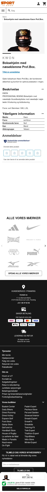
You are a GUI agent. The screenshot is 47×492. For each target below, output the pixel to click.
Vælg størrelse (23, 488)
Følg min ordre (8, 360)
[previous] (2, 246)
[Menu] (3, 11)
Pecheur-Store (31, 409)
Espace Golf (7, 418)
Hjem (5, 16)
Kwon (9, 58)
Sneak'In (28, 421)
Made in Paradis (9, 439)
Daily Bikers (7, 409)
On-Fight (6, 445)
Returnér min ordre (10, 363)
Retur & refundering (10, 384)
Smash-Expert (31, 418)
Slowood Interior (32, 415)
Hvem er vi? (7, 375)
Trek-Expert (30, 430)
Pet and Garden (32, 412)
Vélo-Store (29, 439)
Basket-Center (8, 406)
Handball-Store (9, 430)
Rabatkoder (7, 366)
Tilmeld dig (23, 470)
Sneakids (29, 424)
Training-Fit (30, 427)
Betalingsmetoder (10, 390)
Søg (13, 10)
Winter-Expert (31, 442)
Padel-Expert (30, 406)
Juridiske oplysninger (11, 387)
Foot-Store (6, 421)
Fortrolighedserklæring (12, 396)
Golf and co (7, 427)
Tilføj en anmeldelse (11, 72)
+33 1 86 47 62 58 (23, 303)
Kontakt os (23, 295)
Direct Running (8, 412)
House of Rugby (9, 433)
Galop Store (7, 424)
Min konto (6, 355)
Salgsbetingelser (9, 381)
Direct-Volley (7, 415)
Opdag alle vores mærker (23, 273)
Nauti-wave (7, 442)
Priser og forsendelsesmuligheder (17, 393)
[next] (45, 246)
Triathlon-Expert (32, 433)
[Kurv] (44, 4)
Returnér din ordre (23, 341)
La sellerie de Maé (10, 436)
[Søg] (9, 10)
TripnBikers (30, 436)
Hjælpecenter (8, 358)
